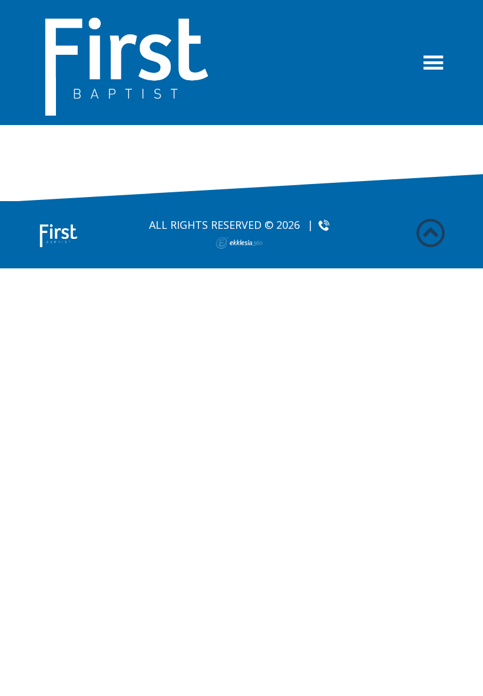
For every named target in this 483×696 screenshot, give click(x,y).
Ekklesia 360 (239, 243)
